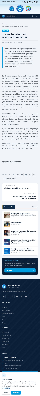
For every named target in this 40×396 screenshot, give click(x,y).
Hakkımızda (5, 332)
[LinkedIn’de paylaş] (26, 174)
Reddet (6, 392)
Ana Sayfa (5, 24)
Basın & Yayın (6, 310)
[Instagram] (27, 2)
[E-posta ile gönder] (34, 174)
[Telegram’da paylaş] (22, 174)
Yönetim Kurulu (7, 335)
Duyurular (9, 270)
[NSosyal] (34, 2)
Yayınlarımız (5, 341)
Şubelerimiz (5, 338)
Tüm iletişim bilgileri (10, 368)
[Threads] (32, 2)
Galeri (4, 320)
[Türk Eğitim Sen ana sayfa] (20, 9)
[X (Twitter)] (25, 2)
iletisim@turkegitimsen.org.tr (13, 360)
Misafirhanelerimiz (8, 313)
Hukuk (4, 317)
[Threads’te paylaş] (30, 174)
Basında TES (5, 344)
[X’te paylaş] (9, 174)
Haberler (12, 24)
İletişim (4, 323)
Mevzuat (5, 30)
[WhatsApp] (37, 2)
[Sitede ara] (32, 16)
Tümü (34, 207)
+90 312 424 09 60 (10, 357)
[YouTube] (30, 2)
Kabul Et (16, 392)
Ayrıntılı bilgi (6, 388)
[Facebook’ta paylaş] (13, 174)
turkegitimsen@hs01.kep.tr (12, 365)
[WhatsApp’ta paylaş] (17, 174)
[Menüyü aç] (36, 16)
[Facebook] (22, 2)
